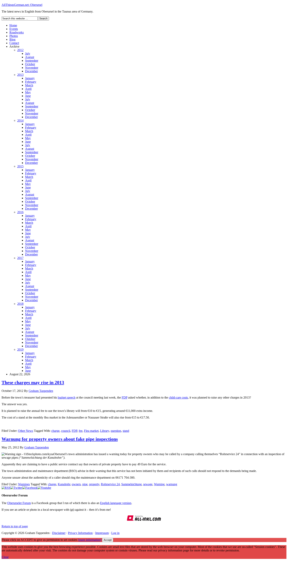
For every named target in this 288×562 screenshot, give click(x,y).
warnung (171, 484)
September (31, 60)
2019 (20, 349)
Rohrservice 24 (110, 484)
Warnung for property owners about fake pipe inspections (60, 439)
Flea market (91, 430)
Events (13, 29)
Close (5, 557)
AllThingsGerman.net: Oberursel (22, 4)
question (116, 430)
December (31, 71)
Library (104, 430)
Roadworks (16, 32)
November (31, 67)
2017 (20, 258)
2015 (20, 166)
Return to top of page (15, 526)
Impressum (102, 533)
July (27, 53)
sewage (147, 484)
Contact (14, 43)
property (94, 484)
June (28, 95)
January (30, 78)
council (65, 430)
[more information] (89, 539)
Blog (12, 39)
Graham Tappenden (41, 390)
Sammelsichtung (131, 484)
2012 (20, 50)
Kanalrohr (64, 484)
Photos (13, 36)
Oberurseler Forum (19, 503)
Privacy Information (80, 533)
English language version (115, 503)
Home (13, 25)
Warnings (24, 484)
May (28, 92)
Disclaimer (58, 533)
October (30, 64)
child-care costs (178, 397)
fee (80, 430)
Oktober (30, 339)
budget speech (66, 397)
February (30, 81)
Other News (25, 430)
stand (126, 430)
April (28, 88)
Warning (159, 484)
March (29, 85)
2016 (20, 212)
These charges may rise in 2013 (33, 382)
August (29, 57)
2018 (20, 303)
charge (55, 430)
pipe (85, 484)
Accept (108, 540)
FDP (124, 397)
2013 (20, 74)
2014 (20, 120)
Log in (115, 533)
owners (76, 484)
